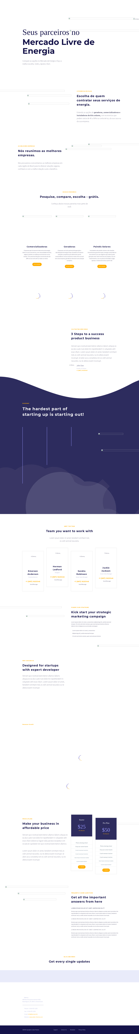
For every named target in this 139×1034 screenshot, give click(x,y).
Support (56, 1029)
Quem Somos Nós (86, 3)
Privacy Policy (82, 1029)
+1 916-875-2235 (32, 1008)
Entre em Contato (49, 3)
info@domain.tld (32, 1014)
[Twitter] (109, 1030)
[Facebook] (105, 1030)
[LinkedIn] (107, 1030)
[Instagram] (112, 1030)
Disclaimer (72, 1029)
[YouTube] (116, 1030)
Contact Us (64, 1029)
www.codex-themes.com (36, 1017)
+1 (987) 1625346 (82, 370)
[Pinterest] (114, 1030)
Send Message (34, 584)
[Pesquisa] (95, 4)
